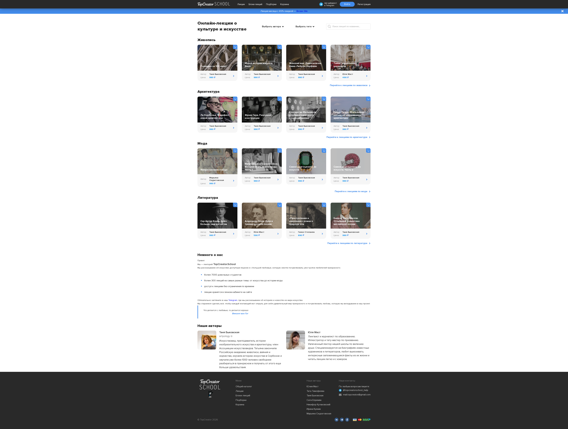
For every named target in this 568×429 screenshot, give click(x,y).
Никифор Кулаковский (318, 404)
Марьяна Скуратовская (319, 413)
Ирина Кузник (314, 409)
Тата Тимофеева (315, 391)
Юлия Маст (313, 386)
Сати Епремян (314, 400)
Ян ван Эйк (302, 11)
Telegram (330, 5)
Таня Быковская (315, 395)
